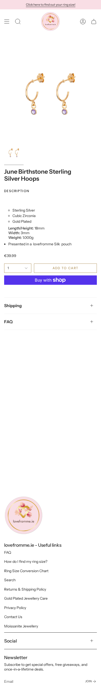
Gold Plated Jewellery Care (26, 598)
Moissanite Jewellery (21, 626)
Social (10, 641)
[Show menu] (7, 21)
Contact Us (13, 616)
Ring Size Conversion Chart (26, 571)
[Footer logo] (23, 515)
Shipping (13, 305)
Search (10, 580)
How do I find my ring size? (25, 561)
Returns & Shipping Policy (25, 589)
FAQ (8, 321)
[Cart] (93, 21)
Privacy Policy (15, 607)
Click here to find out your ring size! (50, 4)
